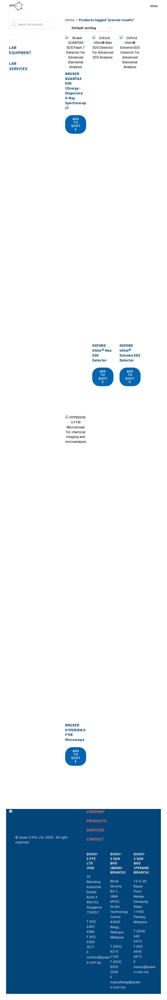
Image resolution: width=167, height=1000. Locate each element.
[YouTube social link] (18, 826)
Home (70, 20)
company (96, 811)
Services (95, 830)
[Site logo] (16, 6)
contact (95, 839)
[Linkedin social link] (29, 826)
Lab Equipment (20, 50)
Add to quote (75, 124)
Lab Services (18, 66)
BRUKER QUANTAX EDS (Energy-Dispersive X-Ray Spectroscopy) (75, 90)
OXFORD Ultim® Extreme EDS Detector (130, 352)
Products (97, 820)
